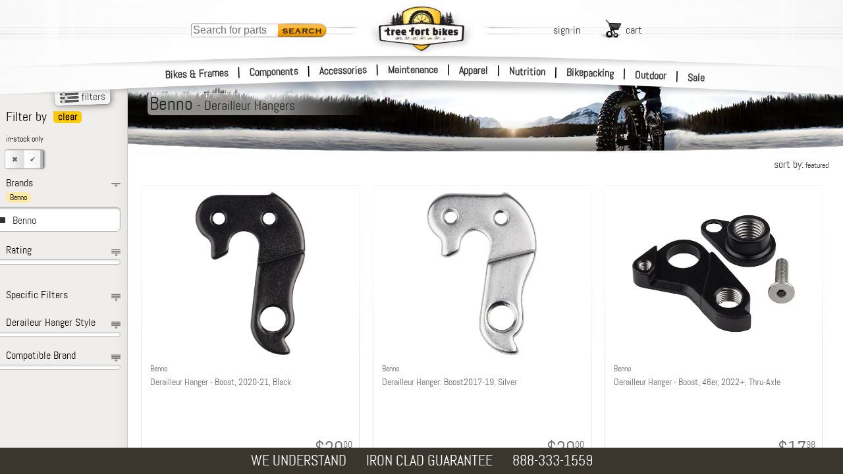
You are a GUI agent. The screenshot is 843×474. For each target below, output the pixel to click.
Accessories (343, 70)
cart (634, 30)
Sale (696, 77)
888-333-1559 (552, 460)
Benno (24, 220)
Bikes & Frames (197, 74)
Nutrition (527, 71)
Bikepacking (590, 72)
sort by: (801, 164)
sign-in (566, 30)
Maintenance (413, 69)
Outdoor (651, 75)
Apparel (473, 70)
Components (274, 71)
